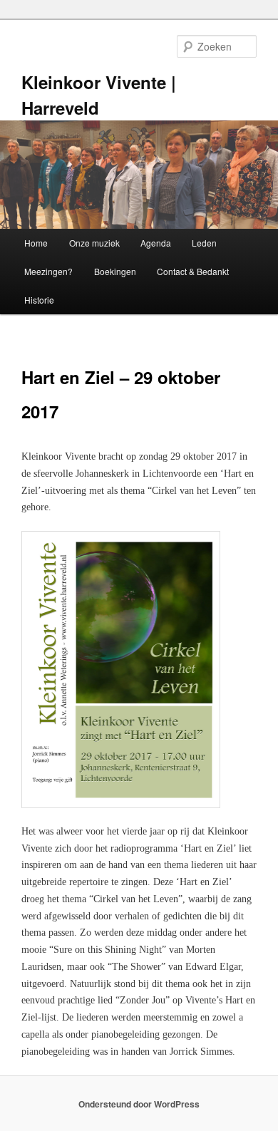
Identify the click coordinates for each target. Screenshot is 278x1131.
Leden (204, 243)
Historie (39, 300)
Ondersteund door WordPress (139, 1104)
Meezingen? (48, 271)
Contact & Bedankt (193, 271)
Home (36, 243)
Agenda (155, 243)
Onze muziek (94, 243)
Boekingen (115, 271)
